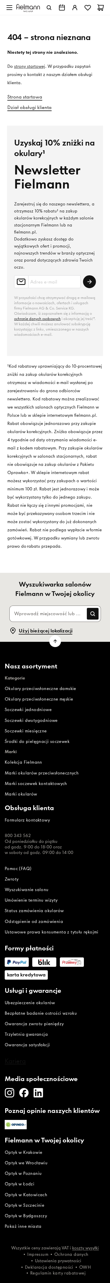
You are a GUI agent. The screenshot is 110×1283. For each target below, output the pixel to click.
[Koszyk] (100, 7)
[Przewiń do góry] (55, 641)
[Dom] (28, 7)
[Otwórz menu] (9, 7)
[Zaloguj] (75, 7)
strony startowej (29, 66)
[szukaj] (49, 7)
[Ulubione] (88, 7)
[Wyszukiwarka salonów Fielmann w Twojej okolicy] (62, 7)
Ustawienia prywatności (58, 1260)
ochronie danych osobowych (37, 319)
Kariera (15, 1061)
